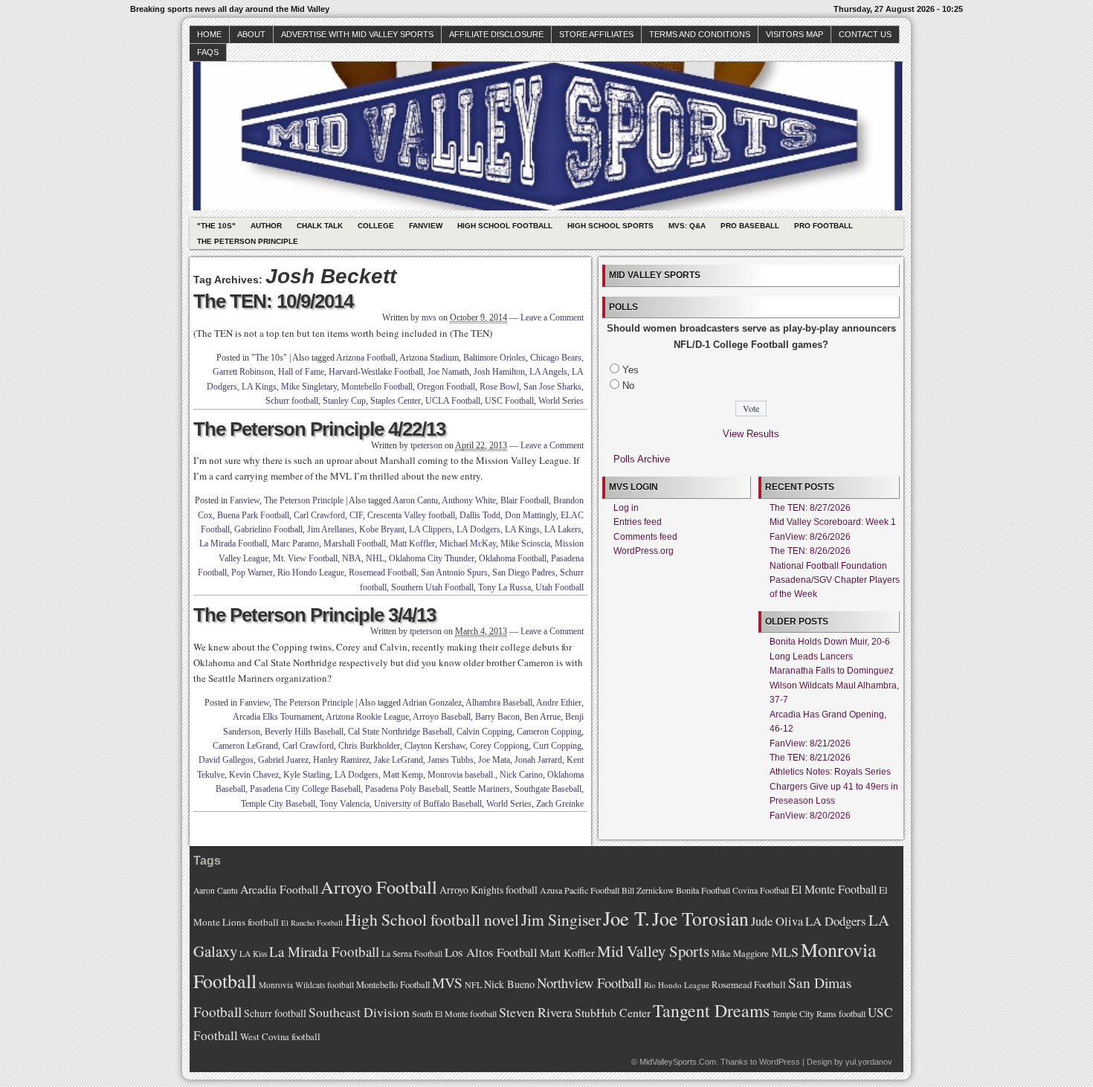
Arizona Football (366, 357)
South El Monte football (454, 1013)
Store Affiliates (596, 34)
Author (266, 226)
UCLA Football (452, 401)
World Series (561, 401)
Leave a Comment (552, 317)
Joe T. (626, 918)
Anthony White (469, 500)
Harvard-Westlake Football (376, 372)
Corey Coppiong (499, 746)
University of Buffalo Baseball (428, 804)
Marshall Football (354, 543)
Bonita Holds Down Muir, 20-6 (830, 641)
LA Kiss (253, 953)
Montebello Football (377, 386)
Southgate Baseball (548, 789)
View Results (751, 433)
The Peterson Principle (247, 241)
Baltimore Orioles (494, 357)
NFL (473, 984)
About (251, 34)
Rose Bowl (499, 386)
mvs (429, 317)
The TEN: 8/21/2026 (810, 757)
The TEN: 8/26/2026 (810, 551)
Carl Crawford (319, 515)
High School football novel (432, 919)
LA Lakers (562, 529)
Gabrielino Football (268, 529)
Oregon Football (446, 386)
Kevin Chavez (254, 775)
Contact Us (865, 34)
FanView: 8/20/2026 (810, 815)
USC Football (509, 401)
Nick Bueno (509, 984)
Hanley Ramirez (341, 760)
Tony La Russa (504, 587)
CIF (356, 515)
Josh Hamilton (499, 372)
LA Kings (259, 386)
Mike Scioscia (525, 543)
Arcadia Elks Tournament (277, 717)
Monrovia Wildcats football (306, 984)
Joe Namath (448, 372)
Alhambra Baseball (498, 702)
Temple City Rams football (818, 1013)
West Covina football (280, 1036)
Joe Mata (494, 760)
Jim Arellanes (331, 529)
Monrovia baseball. (461, 775)
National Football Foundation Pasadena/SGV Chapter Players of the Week (835, 580)
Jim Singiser (561, 919)
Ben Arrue (542, 717)
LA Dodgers (478, 529)
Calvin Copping (484, 731)
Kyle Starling (306, 775)
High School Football (504, 226)
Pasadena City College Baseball (305, 789)
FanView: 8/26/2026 (810, 537)
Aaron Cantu (415, 500)
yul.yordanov (868, 1061)
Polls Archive (641, 459)
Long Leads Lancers (811, 656)
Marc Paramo (295, 543)
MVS (447, 982)
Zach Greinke (560, 804)
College (376, 226)
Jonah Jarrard (538, 760)
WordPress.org (643, 551)
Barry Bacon (497, 717)
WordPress (779, 1061)
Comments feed (645, 537)
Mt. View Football (305, 558)
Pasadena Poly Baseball (406, 789)
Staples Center (395, 401)
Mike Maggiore (740, 953)
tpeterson (426, 445)
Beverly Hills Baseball (304, 731)
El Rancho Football (312, 922)
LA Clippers (430, 529)
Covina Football (760, 890)
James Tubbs (451, 760)
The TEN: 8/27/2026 (810, 508)
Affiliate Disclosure (496, 34)
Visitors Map (794, 34)
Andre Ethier (558, 702)
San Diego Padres (523, 572)
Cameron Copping (549, 731)
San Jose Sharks (552, 386)
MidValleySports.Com (677, 1061)
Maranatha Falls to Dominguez (832, 670)
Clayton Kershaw (434, 746)
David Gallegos (226, 760)
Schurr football (291, 401)
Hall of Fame (301, 372)
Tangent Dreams (711, 1010)
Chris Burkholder (369, 746)
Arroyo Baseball (442, 717)
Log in (626, 508)
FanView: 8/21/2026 (810, 743)
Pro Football (823, 226)
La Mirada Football (233, 543)
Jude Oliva (777, 921)
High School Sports (610, 226)
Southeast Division (359, 1012)
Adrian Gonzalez (432, 702)
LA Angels (548, 372)
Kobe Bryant (381, 529)
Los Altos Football (491, 952)
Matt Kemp (403, 775)
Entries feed (637, 522)
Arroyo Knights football (488, 890)
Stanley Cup (344, 401)
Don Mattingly (530, 515)
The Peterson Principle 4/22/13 (319, 429)
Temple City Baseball (278, 804)
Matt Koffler (412, 543)
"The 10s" (216, 226)
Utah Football (559, 587)
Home (209, 34)
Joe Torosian (700, 918)
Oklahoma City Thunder (431, 558)
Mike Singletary (309, 386)
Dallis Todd (480, 515)
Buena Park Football (253, 515)
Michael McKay (467, 543)
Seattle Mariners (481, 789)
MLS (785, 952)
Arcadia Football (279, 889)
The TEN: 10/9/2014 (273, 301)
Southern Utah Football (432, 587)
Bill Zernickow (648, 890)
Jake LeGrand (398, 760)
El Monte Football (834, 889)
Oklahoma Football (512, 558)
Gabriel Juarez (283, 760)
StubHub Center (613, 1012)
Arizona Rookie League (367, 717)
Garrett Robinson (243, 372)
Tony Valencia (345, 804)
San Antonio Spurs (454, 572)
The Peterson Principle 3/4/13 (314, 615)
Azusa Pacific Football (579, 890)
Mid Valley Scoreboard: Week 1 (833, 522)
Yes (630, 369)
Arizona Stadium (429, 357)
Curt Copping (557, 746)
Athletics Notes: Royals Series (830, 772)
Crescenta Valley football (411, 515)
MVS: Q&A (687, 226)
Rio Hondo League (310, 572)
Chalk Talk (320, 226)
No (628, 385)
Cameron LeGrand (245, 746)
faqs (208, 52)
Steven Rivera (536, 1012)
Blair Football (524, 500)
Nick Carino (521, 775)
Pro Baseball (749, 226)
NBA (351, 558)
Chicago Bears (555, 357)
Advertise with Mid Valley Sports (357, 34)
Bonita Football (703, 890)
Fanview (425, 226)
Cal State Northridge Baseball (400, 731)
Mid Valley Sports (653, 951)
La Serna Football (411, 953)
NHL (375, 558)
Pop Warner (252, 572)
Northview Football (589, 982)
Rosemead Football (382, 572)
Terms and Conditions (699, 34)
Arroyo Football (378, 886)
